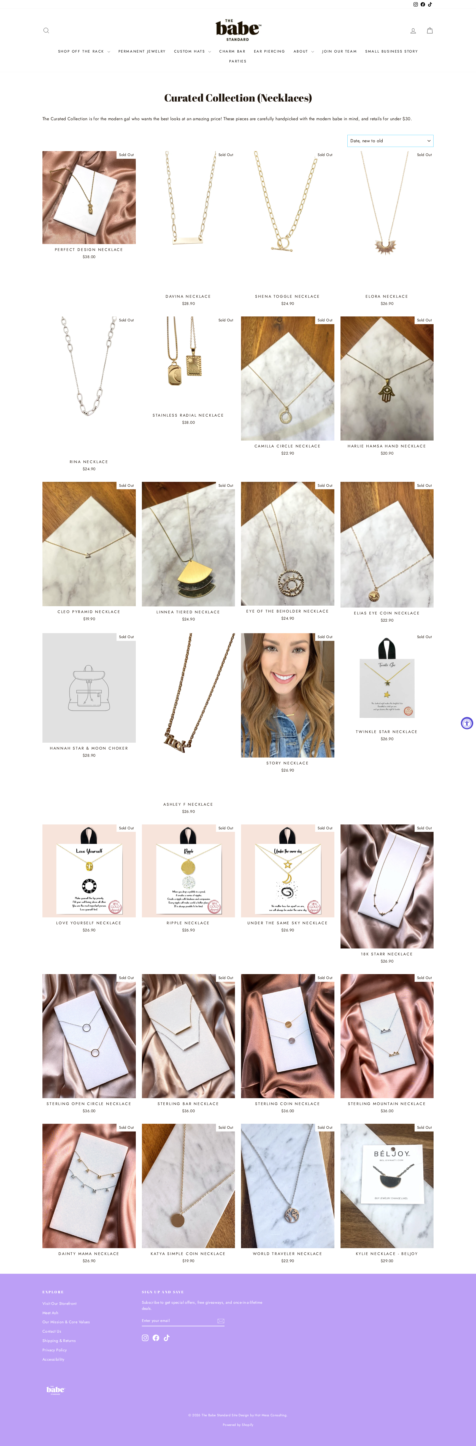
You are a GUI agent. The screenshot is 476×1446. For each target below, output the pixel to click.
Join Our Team (339, 51)
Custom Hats (190, 51)
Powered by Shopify (238, 1424)
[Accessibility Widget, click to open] (467, 723)
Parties (238, 61)
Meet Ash (50, 1313)
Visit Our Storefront (59, 1303)
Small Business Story (391, 51)
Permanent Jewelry (142, 51)
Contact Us (51, 1331)
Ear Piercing (269, 51)
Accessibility (53, 1359)
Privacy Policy (54, 1350)
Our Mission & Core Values (66, 1322)
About (302, 51)
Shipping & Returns (59, 1340)
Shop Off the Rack (82, 51)
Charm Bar (232, 51)
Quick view (89, 238)
